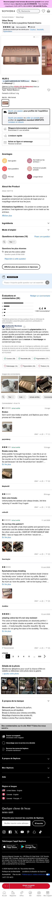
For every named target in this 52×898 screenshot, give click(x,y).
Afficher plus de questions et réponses (21, 267)
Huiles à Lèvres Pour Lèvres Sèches (16, 718)
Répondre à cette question (15, 258)
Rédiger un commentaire (40, 295)
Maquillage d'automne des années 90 (17, 715)
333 (39, 656)
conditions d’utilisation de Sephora (34, 871)
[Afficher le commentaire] (9, 384)
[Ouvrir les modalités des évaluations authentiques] (24, 326)
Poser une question (42, 236)
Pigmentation (7, 31)
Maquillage (20, 17)
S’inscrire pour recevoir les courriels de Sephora (23, 818)
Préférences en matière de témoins (34, 874)
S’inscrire (39, 823)
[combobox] (28, 11)
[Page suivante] (44, 656)
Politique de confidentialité (11, 871)
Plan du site (17, 874)
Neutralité (40, 29)
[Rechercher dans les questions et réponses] (4, 242)
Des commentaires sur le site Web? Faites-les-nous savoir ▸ (24, 726)
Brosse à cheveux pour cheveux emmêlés (18, 712)
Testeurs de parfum (23, 707)
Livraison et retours (16, 122)
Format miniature (8, 17)
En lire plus (6, 464)
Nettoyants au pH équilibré (12, 710)
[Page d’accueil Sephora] (8, 11)
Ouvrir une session (15, 118)
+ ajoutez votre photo (10, 674)
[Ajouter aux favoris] (48, 90)
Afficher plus (7, 215)
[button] (38, 81)
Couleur (33, 29)
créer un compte (32, 118)
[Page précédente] (3, 656)
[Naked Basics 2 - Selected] (5, 103)
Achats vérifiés (35, 397)
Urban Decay (7, 20)
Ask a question (21, 27)
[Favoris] (43, 11)
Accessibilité (6, 874)
